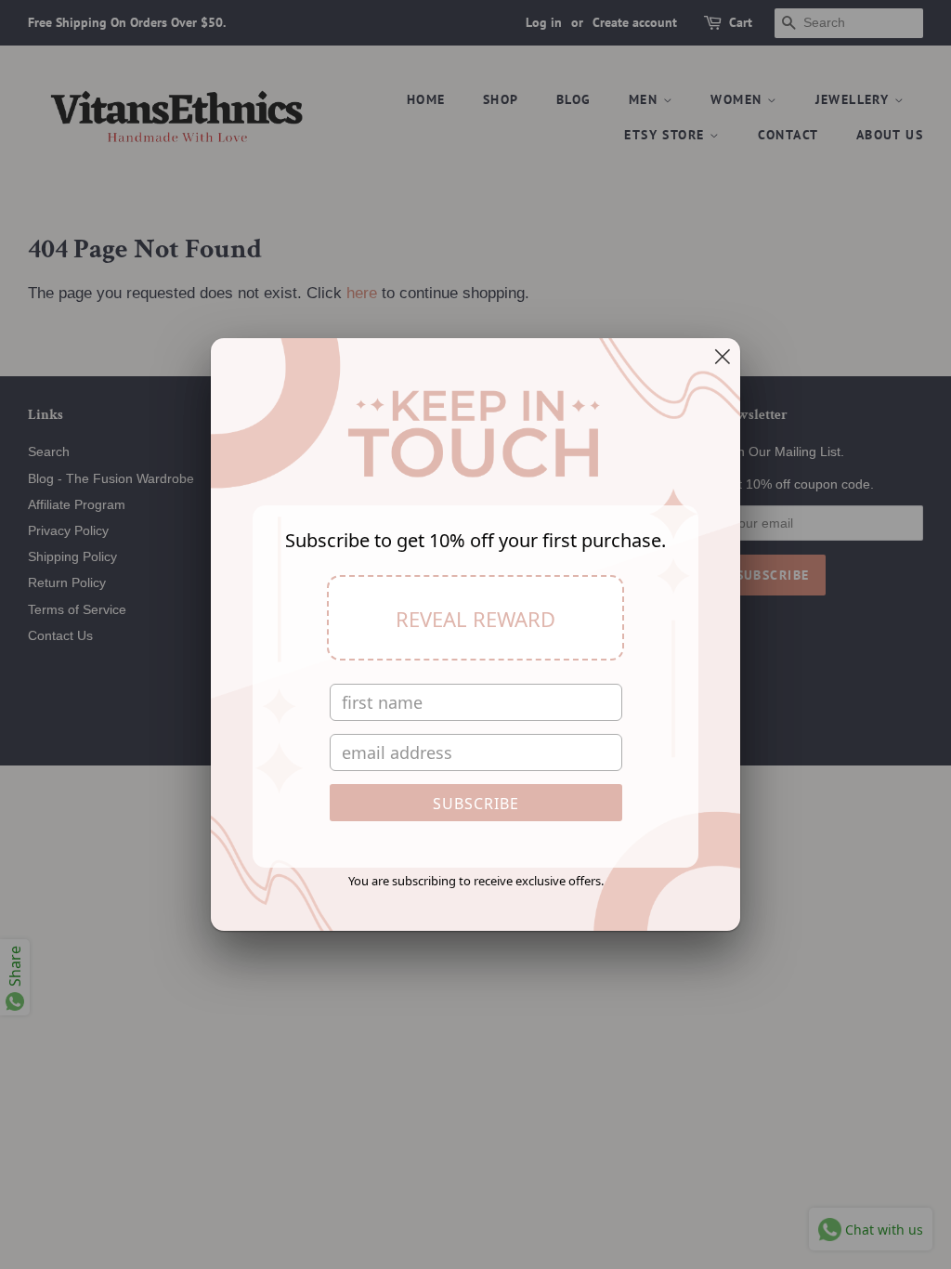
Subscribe (476, 803)
